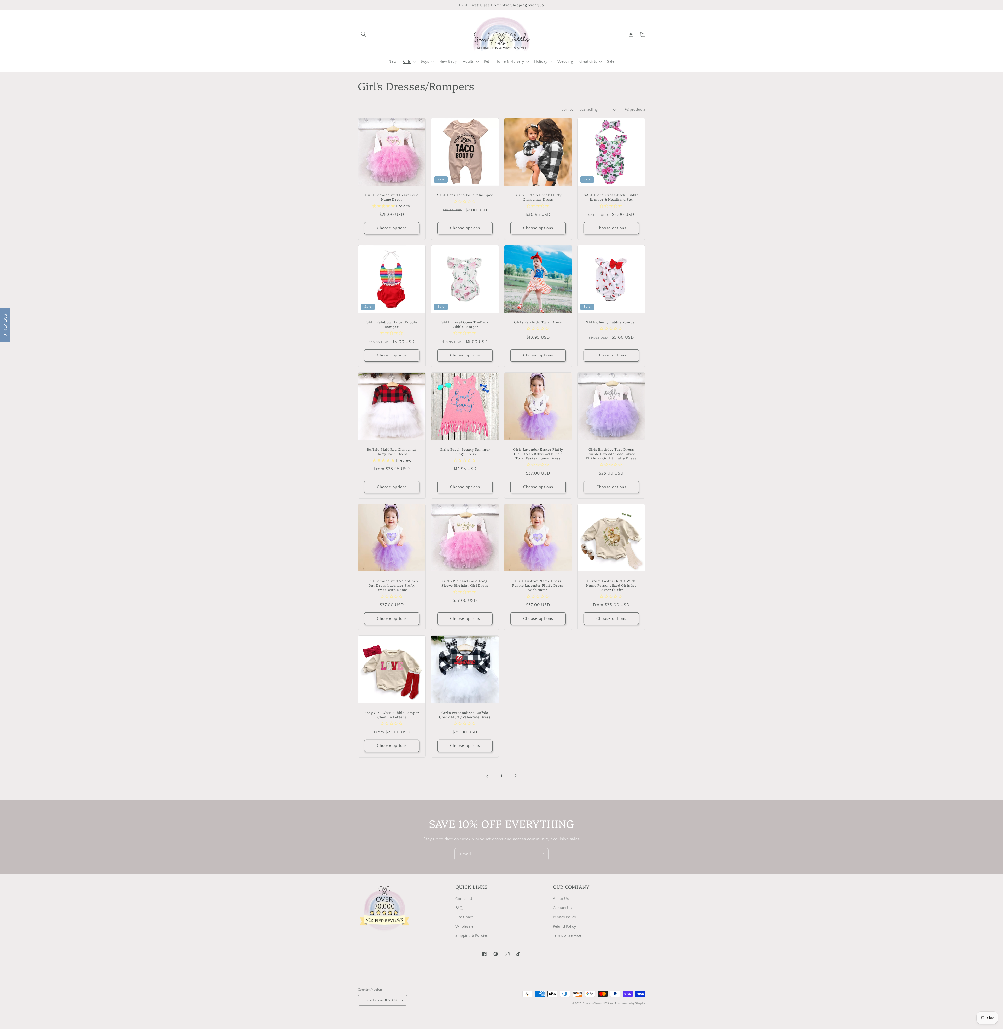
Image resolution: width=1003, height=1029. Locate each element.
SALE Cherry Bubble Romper (611, 322)
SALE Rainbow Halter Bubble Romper (391, 324)
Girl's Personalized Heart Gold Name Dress (392, 197)
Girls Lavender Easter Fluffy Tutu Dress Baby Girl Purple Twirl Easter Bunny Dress (538, 453)
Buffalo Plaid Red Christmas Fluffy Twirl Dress (392, 451)
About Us (561, 899)
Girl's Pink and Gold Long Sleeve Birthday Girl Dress (464, 583)
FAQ (459, 908)
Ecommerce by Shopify (630, 1003)
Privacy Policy (564, 917)
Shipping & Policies (471, 936)
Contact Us (464, 899)
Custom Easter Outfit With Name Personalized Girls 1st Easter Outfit (611, 585)
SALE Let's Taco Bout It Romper (465, 195)
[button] (363, 34)
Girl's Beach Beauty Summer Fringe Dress (465, 451)
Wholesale (464, 926)
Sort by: (568, 109)
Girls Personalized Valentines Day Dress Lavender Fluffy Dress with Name (392, 585)
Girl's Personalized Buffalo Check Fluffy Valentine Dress (465, 714)
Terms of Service (567, 936)
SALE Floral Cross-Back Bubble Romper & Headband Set (611, 197)
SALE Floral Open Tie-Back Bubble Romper (465, 324)
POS (606, 1003)
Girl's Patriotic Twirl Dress (538, 322)
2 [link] (516, 776)
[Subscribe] (542, 854)
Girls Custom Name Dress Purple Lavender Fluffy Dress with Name (538, 585)
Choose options (392, 228)
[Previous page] (487, 776)
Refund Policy (564, 926)
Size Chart (464, 917)
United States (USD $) (380, 1000)
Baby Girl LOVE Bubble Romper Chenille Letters (391, 714)
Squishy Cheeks (593, 1003)
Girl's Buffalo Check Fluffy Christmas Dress (538, 197)
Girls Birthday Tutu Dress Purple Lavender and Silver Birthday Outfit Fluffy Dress (611, 453)
